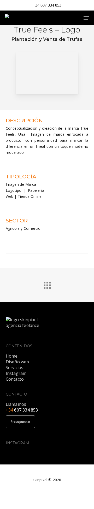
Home (12, 356)
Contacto (15, 379)
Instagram (16, 373)
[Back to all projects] (47, 284)
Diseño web (17, 362)
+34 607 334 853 (47, 5)
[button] (86, 18)
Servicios (15, 367)
